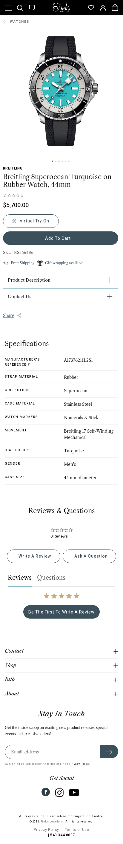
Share (8, 315)
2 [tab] (55, 161)
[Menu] (8, 7)
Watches (20, 22)
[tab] (33, 556)
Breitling (13, 168)
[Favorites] (91, 7)
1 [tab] (52, 161)
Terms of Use (77, 830)
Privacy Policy (79, 763)
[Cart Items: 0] (115, 7)
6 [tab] (69, 161)
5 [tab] (65, 161)
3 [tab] (59, 161)
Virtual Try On (34, 221)
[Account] (103, 7)
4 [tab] (62, 161)
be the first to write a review (61, 612)
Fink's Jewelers (52, 821)
